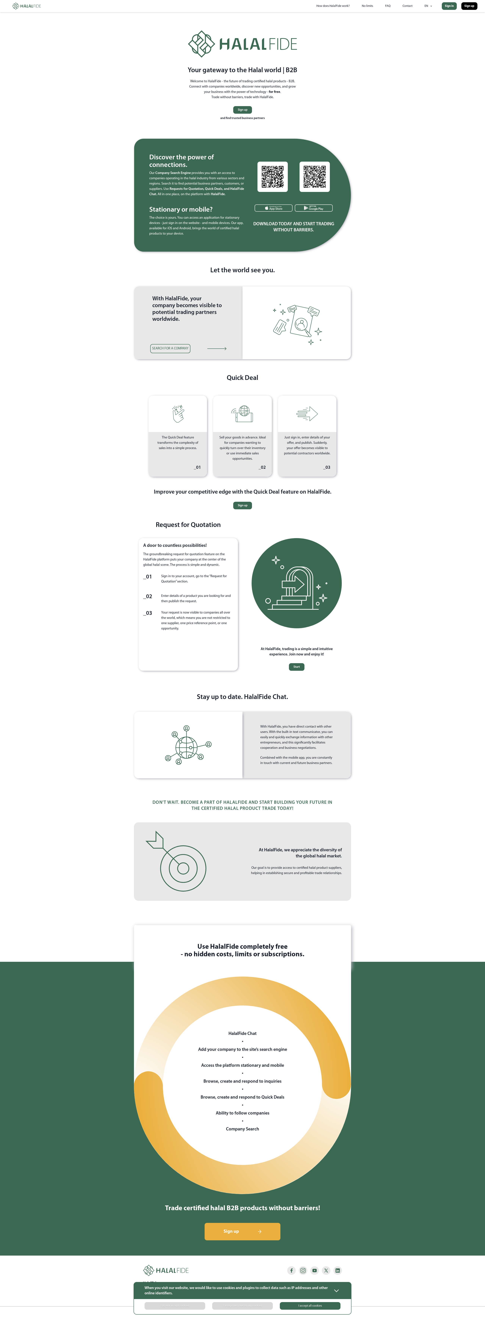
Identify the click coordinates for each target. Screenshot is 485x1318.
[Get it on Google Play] (314, 208)
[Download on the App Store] (274, 208)
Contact (407, 6)
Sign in (449, 6)
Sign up (469, 6)
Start (296, 666)
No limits (367, 6)
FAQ (387, 6)
